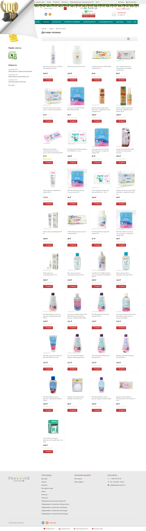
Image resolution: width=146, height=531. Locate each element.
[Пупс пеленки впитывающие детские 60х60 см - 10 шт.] (102, 178)
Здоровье (119, 22)
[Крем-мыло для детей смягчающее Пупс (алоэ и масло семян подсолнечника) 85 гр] (53, 137)
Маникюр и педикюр (72, 22)
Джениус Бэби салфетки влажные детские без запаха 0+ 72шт (125, 398)
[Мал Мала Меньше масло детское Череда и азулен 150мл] (102, 385)
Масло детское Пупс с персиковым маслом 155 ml (124, 274)
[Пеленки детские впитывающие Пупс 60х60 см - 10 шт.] (77, 137)
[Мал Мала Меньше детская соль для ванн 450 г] (77, 178)
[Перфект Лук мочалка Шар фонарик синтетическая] (77, 385)
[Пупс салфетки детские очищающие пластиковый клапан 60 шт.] (126, 54)
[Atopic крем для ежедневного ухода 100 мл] (53, 178)
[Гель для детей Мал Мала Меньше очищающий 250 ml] (77, 344)
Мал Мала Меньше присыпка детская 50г (100, 232)
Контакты (44, 485)
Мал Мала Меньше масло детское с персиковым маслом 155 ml (52, 398)
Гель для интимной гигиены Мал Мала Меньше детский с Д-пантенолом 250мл (126, 316)
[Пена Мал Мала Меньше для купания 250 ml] (102, 344)
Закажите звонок (88, 16)
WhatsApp (53, 523)
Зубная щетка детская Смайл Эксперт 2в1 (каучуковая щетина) (125, 150)
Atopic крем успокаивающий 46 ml (52, 232)
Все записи (11, 85)
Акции (49, 2)
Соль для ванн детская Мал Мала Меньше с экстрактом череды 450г (100, 150)
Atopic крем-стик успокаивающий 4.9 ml (50, 274)
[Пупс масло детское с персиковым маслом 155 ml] (77, 261)
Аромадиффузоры (106, 22)
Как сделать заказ (47, 488)
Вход (122, 2)
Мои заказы (78, 478)
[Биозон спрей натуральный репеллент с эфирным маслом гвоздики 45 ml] (102, 96)
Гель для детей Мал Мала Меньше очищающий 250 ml (75, 356)
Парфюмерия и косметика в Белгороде (54, 510)
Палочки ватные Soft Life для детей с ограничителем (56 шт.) (52, 108)
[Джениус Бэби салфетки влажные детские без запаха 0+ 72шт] (126, 385)
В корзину (49, 80)
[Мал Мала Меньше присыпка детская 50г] (102, 220)
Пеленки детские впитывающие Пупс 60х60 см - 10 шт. (77, 150)
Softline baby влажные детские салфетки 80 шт (76, 232)
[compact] (134, 39)
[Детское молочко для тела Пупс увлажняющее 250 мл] (53, 54)
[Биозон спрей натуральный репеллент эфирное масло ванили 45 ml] (126, 96)
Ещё (97, 2)
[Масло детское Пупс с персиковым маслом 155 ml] (126, 261)
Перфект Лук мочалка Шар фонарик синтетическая (75, 397)
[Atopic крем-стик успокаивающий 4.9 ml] (53, 261)
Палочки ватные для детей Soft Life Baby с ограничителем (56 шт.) (125, 192)
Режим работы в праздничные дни (18, 76)
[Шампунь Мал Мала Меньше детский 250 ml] (126, 344)
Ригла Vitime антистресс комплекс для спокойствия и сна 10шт (53, 440)
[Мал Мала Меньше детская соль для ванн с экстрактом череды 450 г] (126, 220)
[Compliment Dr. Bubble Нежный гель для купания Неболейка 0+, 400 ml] (102, 261)
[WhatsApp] (86, 11)
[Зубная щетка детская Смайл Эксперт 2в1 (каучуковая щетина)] (126, 137)
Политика (65, 2)
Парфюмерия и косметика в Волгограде (55, 513)
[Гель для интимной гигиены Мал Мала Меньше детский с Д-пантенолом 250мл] (126, 302)
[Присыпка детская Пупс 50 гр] (77, 54)
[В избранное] (62, 80)
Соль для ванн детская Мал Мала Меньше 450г (76, 108)
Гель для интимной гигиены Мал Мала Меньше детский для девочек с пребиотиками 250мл (77, 316)
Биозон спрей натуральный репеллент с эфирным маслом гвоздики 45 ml (101, 109)
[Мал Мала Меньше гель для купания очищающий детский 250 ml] (53, 302)
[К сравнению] (59, 80)
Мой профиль (79, 482)
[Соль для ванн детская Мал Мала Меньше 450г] (77, 96)
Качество (56, 2)
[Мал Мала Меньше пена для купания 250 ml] (102, 302)
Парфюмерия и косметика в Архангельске (55, 504)
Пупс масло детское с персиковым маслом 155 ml (75, 274)
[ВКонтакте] (46, 14)
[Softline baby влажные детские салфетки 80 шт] (77, 220)
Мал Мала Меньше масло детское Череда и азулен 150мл (101, 397)
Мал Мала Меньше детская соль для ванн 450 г (75, 191)
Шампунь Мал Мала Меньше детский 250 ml (125, 356)
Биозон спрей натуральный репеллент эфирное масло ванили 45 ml (124, 109)
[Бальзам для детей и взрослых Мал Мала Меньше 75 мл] (53, 344)
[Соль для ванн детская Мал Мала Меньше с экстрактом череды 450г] (102, 137)
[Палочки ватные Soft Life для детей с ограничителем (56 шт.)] (53, 96)
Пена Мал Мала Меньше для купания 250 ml (100, 356)
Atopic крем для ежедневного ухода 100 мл (52, 191)
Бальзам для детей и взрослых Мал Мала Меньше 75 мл (52, 356)
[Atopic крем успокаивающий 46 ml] (53, 220)
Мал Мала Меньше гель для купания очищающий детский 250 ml (52, 316)
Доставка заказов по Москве (17, 81)
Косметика (56, 22)
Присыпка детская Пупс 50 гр (76, 66)
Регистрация (132, 2)
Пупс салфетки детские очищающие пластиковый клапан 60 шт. (124, 68)
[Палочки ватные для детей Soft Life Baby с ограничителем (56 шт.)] (126, 178)
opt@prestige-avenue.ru (117, 485)
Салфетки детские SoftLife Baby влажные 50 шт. (101, 67)
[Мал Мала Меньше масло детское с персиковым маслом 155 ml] (53, 385)
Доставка (44, 478)
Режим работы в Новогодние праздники (20, 71)
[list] (131, 39)
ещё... (135, 22)
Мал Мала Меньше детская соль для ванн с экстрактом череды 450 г (124, 233)
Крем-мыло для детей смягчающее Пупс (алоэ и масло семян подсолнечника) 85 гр (53, 151)
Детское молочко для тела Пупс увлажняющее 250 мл (53, 67)
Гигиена (46, 22)
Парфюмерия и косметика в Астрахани (54, 507)
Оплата (44, 482)
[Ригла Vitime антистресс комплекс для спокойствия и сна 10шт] (53, 426)
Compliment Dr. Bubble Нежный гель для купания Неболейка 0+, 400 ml (101, 274)
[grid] (128, 39)
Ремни (129, 22)
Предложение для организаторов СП (81, 2)
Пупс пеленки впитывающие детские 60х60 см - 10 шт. (100, 191)
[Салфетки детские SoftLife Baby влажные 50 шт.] (102, 54)
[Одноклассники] (50, 14)
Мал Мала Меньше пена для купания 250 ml (100, 315)
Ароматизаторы (89, 22)
